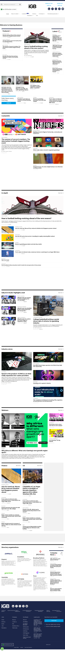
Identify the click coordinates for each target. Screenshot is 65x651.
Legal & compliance (6, 39)
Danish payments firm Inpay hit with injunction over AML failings (11, 508)
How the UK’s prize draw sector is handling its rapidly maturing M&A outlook (10, 57)
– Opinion (7, 261)
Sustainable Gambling (6, 85)
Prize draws (5, 54)
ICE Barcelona (26, 628)
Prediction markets (56, 44)
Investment (51, 97)
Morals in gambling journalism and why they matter (39, 100)
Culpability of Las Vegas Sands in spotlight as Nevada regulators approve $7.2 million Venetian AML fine (57, 38)
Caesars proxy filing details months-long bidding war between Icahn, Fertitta (32, 528)
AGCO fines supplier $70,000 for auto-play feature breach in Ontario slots (57, 55)
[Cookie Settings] (2, 648)
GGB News (25, 630)
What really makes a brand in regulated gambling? (46, 150)
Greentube (5, 577)
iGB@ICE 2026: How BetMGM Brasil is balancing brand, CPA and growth (24, 309)
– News (57, 57)
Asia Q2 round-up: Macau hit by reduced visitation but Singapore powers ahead (12, 36)
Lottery (24, 610)
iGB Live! (25, 619)
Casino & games (4, 611)
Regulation (54, 34)
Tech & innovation (21, 296)
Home (7, 13)
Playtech (4, 559)
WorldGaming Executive (53, 13)
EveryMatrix (20, 556)
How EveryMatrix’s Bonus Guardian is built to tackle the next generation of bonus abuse (21, 265)
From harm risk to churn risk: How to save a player (55, 425)
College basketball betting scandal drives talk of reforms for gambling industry (46, 321)
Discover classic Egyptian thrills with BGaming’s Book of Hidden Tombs (56, 589)
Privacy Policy (16, 647)
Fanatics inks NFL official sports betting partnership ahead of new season (31, 510)
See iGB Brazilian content (8, 9)
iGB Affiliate (25, 621)
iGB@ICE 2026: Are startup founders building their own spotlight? (24, 299)
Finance (3, 513)
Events (3, 623)
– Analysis (56, 104)
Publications (29, 15)
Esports (9, 610)
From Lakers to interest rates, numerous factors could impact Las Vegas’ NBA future (55, 100)
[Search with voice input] (20, 4)
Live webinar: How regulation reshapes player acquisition (35, 86)
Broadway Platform (38, 558)
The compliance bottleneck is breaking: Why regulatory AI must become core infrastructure (47, 400)
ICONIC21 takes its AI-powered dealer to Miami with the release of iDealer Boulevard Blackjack (56, 582)
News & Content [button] (14, 13)
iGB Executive (26, 626)
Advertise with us (15, 625)
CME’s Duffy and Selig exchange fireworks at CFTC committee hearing (57, 47)
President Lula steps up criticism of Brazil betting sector (24, 100)
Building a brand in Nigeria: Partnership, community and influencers (57, 62)
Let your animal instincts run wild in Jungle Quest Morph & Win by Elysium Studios (55, 566)
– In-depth (32, 56)
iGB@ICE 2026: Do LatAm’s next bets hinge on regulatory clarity (24, 320)
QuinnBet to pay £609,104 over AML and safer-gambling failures (22, 89)
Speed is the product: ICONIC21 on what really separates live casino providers (16, 374)
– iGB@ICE (25, 301)
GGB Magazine (26, 633)
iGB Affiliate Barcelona (25, 624)
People (36, 610)
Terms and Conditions (28, 647)
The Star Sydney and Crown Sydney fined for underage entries (12, 41)
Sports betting (27, 44)
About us (14, 619)
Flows (35, 576)
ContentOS (25, 13)
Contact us (14, 621)
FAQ (13, 623)
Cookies (21, 647)
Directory (34, 13)
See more (59, 31)
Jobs (37, 15)
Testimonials (14, 627)
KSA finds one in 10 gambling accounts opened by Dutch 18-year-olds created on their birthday (7, 90)
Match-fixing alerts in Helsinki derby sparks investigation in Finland (57, 70)
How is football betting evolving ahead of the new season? (36, 47)
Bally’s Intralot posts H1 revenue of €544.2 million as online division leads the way (11, 525)
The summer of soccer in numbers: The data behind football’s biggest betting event (11, 47)
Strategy (35, 97)
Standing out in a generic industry (42, 383)
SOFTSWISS (20, 579)
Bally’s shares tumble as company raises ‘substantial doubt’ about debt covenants (11, 516)
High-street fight (5, 260)
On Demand (41, 13)
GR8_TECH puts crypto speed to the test (55, 559)
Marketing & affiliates (21, 306)
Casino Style (25, 635)
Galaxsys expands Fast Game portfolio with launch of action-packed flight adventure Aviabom (56, 574)
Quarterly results (6, 33)
